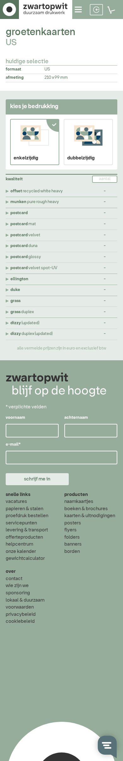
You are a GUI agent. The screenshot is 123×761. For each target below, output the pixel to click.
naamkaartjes (78, 501)
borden (72, 551)
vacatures (16, 501)
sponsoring (18, 593)
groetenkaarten (40, 32)
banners (73, 544)
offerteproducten (24, 537)
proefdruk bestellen (27, 515)
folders (72, 537)
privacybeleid (21, 614)
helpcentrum (19, 544)
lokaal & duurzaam (25, 600)
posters (72, 523)
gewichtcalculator (25, 558)
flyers (70, 530)
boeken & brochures (86, 508)
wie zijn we (17, 585)
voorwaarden (20, 607)
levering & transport (27, 530)
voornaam (15, 418)
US (11, 43)
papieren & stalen (24, 508)
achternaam (76, 418)
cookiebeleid (20, 621)
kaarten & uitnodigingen (89, 515)
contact (14, 578)
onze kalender (21, 551)
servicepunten (21, 523)
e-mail (13, 444)
